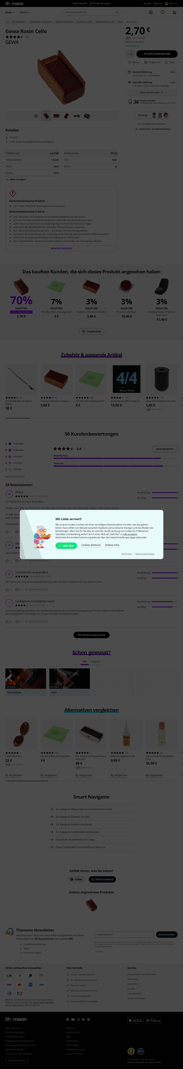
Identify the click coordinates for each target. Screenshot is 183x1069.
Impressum (127, 554)
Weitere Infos (112, 545)
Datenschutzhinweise (144, 554)
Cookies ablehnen (91, 545)
